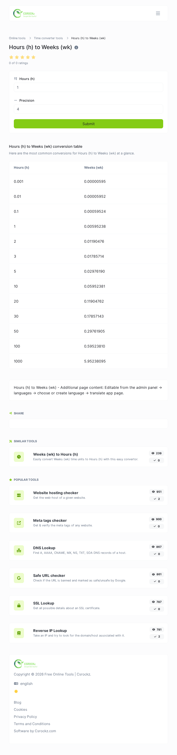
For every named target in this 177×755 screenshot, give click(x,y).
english (25, 683)
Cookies (20, 709)
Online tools (17, 38)
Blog (17, 702)
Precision (26, 100)
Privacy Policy (25, 716)
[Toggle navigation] (158, 13)
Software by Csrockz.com (35, 731)
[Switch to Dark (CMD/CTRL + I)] (16, 691)
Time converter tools (48, 38)
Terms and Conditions (32, 724)
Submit (89, 123)
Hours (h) (26, 79)
